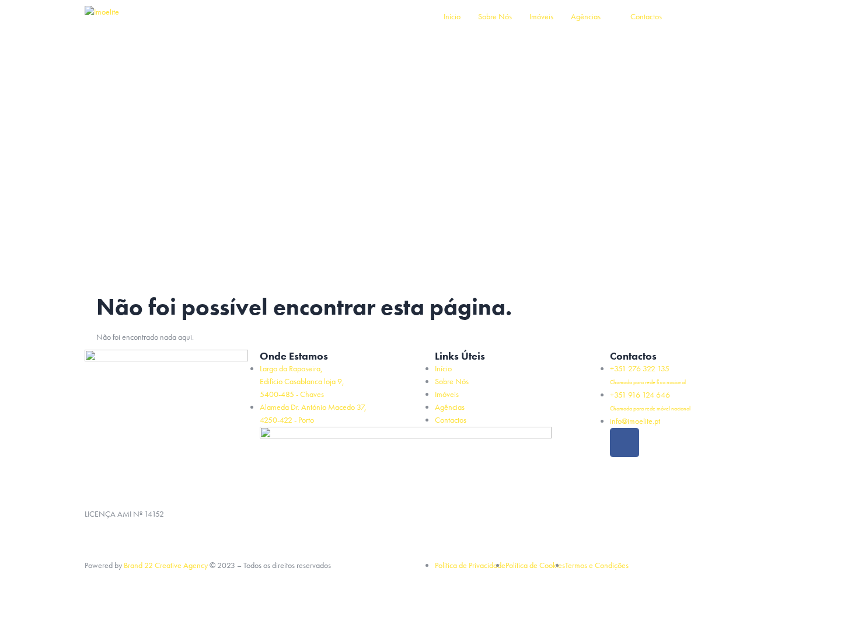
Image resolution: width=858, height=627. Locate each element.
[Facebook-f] (624, 442)
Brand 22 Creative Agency (166, 565)
